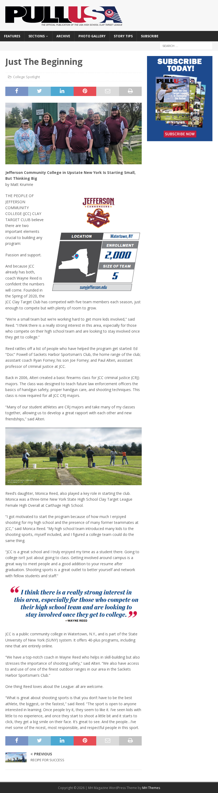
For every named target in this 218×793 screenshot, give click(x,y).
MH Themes (151, 788)
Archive (63, 36)
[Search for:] (186, 45)
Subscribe (149, 36)
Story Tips (123, 36)
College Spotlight (26, 76)
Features (12, 36)
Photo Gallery (92, 36)
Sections (36, 36)
